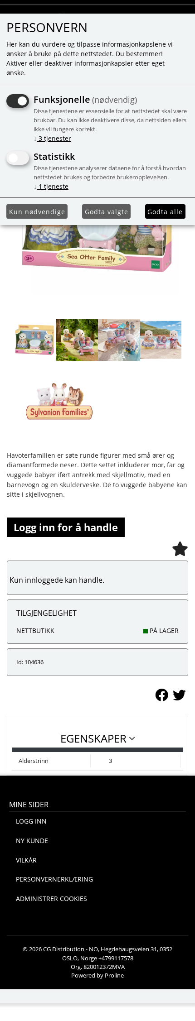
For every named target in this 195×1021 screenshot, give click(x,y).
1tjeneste (51, 186)
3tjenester (52, 138)
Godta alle (165, 211)
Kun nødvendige (37, 211)
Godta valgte (106, 211)
